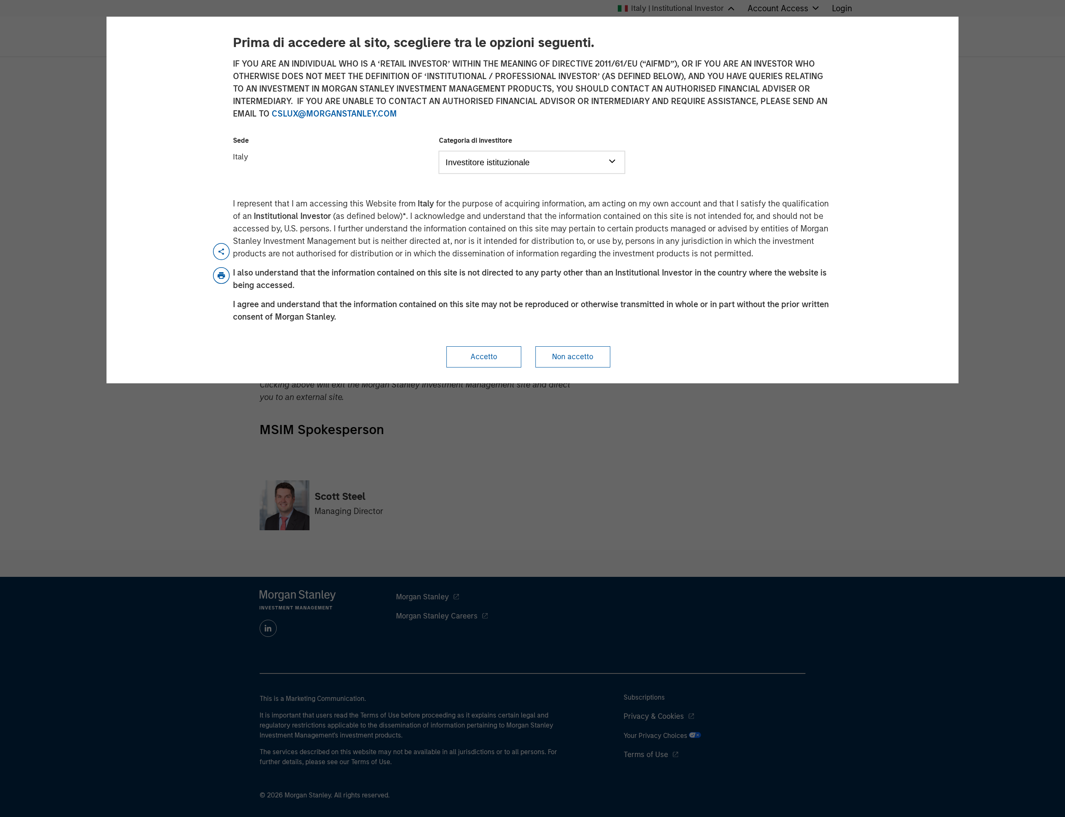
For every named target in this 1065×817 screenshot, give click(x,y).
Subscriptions (644, 697)
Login (842, 8)
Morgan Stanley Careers (437, 616)
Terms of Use (646, 754)
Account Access (778, 8)
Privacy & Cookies (654, 716)
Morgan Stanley (422, 596)
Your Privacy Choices (656, 736)
